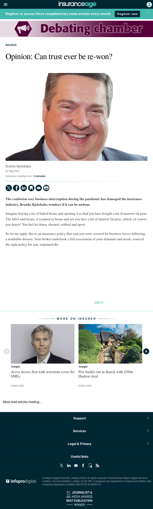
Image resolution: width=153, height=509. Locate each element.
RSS (97, 465)
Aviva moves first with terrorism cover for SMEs (43, 374)
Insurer (11, 45)
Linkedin (68, 465)
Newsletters (76, 465)
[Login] (148, 4)
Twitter (61, 465)
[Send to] (38, 188)
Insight (15, 367)
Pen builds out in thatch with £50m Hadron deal (105, 374)
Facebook (83, 465)
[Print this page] (46, 188)
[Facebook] (16, 188)
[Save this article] (31, 188)
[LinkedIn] (24, 188)
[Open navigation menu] (4, 4)
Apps (90, 465)
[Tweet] (9, 188)
